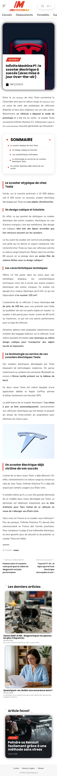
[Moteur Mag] (19, 6)
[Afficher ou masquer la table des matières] (41, 139)
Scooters (13, 59)
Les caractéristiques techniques (25, 154)
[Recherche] (42, 6)
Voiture (13, 738)
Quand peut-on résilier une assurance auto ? (27, 690)
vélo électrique (17, 98)
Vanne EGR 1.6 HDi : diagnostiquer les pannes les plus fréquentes (27, 636)
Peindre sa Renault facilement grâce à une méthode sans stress (27, 746)
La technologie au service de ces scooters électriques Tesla (29, 160)
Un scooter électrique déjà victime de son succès (27, 167)
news (16, 550)
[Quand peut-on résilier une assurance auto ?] (28, 667)
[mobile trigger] (5, 6)
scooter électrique (11, 126)
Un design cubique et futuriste (24, 150)
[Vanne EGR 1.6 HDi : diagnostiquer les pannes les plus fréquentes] (28, 612)
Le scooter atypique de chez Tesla (24, 145)
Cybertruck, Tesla (48, 102)
